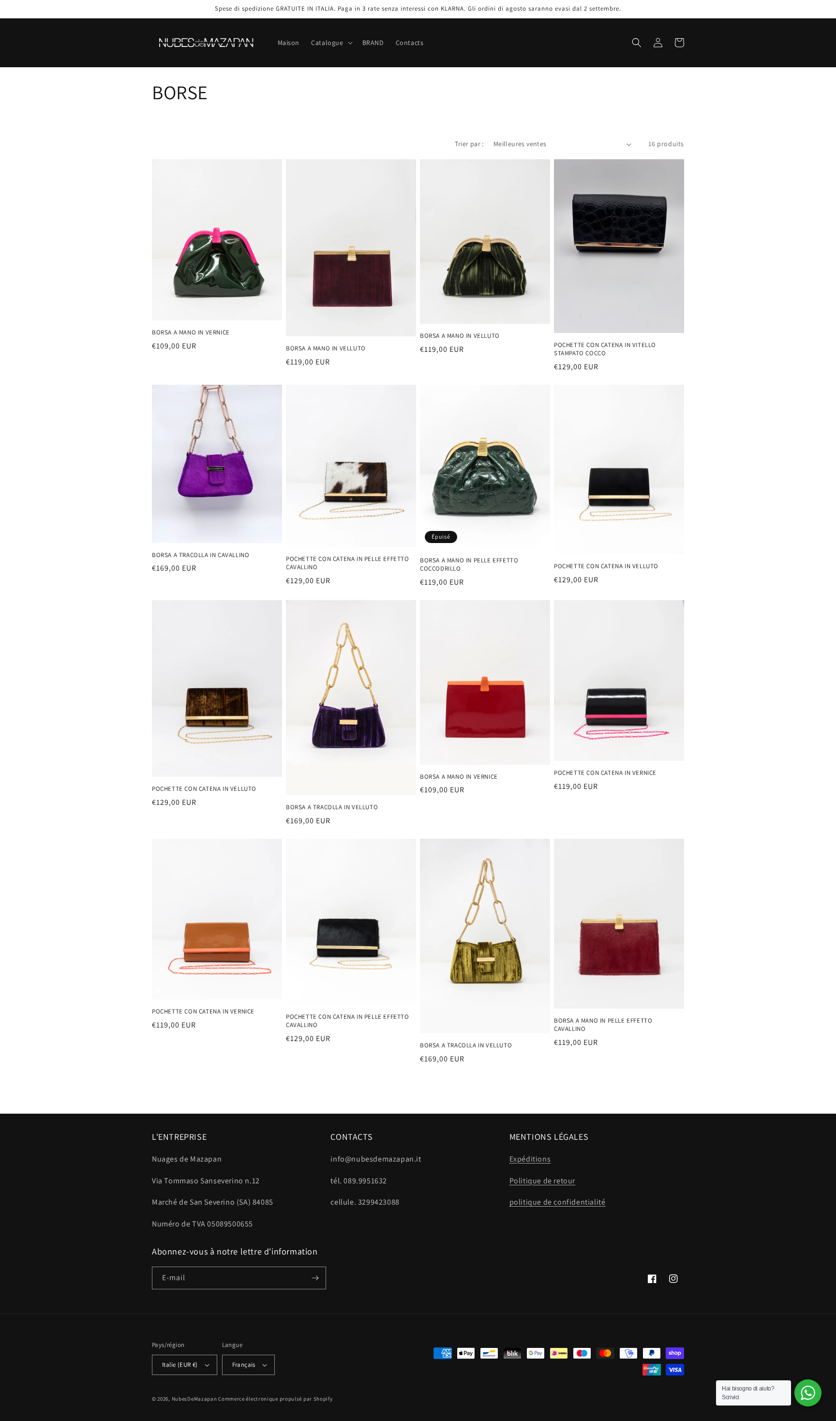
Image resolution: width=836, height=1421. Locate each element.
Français (243, 1365)
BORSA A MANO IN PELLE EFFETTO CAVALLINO (603, 1025)
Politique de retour (542, 1181)
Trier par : (469, 143)
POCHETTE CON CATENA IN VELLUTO (606, 566)
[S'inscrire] (315, 1278)
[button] (330, 42)
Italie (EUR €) (180, 1365)
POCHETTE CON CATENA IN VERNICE (605, 773)
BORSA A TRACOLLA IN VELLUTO (332, 807)
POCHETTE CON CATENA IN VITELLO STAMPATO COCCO (605, 349)
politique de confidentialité (557, 1202)
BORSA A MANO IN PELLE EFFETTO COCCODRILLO (469, 565)
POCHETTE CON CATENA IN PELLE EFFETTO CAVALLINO (347, 563)
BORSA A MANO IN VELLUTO (326, 348)
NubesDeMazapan (194, 1398)
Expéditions (530, 1159)
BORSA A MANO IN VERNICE (191, 332)
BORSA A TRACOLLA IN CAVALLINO (200, 555)
